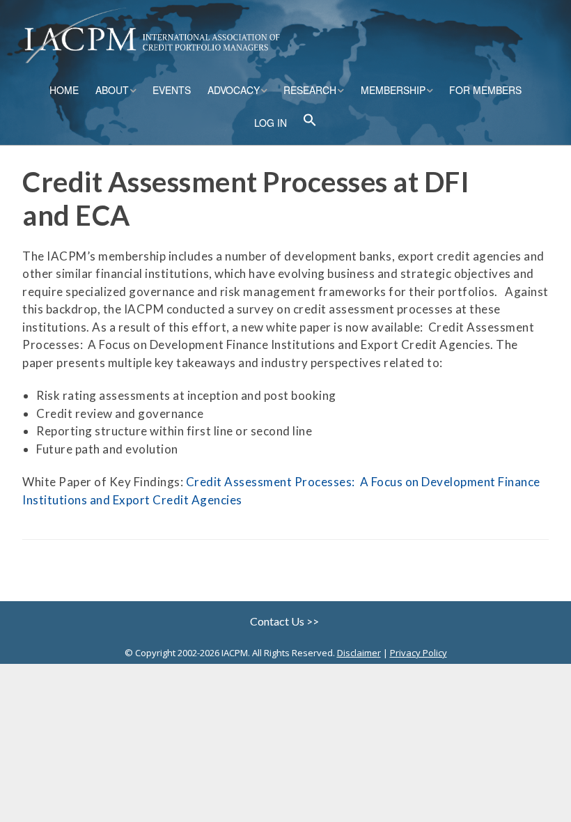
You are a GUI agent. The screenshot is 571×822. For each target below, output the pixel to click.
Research (309, 90)
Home (64, 90)
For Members (485, 90)
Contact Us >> (285, 621)
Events (171, 90)
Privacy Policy (418, 652)
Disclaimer (359, 652)
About (112, 90)
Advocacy (234, 90)
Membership (393, 90)
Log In (270, 123)
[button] (310, 121)
